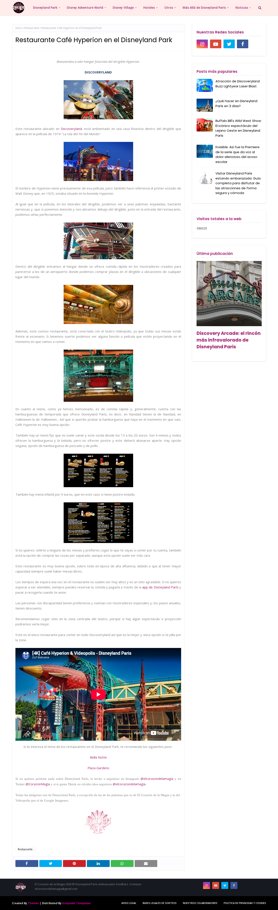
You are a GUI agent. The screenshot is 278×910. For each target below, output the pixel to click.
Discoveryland (71, 128)
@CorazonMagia (38, 784)
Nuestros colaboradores (200, 903)
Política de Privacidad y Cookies (245, 903)
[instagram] (202, 44)
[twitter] (229, 44)
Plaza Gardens (98, 768)
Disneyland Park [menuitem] (45, 7)
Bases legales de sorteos (160, 903)
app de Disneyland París (160, 587)
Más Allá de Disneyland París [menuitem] (204, 7)
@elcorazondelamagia (157, 778)
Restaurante (31, 28)
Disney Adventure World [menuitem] (85, 7)
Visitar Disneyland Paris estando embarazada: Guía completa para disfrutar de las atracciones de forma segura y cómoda (238, 183)
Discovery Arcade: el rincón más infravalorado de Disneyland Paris (229, 340)
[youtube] (215, 44)
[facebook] (242, 44)
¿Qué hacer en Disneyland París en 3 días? (236, 103)
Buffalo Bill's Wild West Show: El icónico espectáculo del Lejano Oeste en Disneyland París (238, 128)
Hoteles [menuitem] (149, 7)
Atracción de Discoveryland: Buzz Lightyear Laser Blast (237, 83)
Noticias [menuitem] (241, 7)
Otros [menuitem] (168, 7)
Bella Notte (98, 757)
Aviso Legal (128, 903)
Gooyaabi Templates (76, 903)
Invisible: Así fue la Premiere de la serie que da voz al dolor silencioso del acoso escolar (237, 154)
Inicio (18, 28)
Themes (33, 903)
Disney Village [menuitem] (123, 7)
